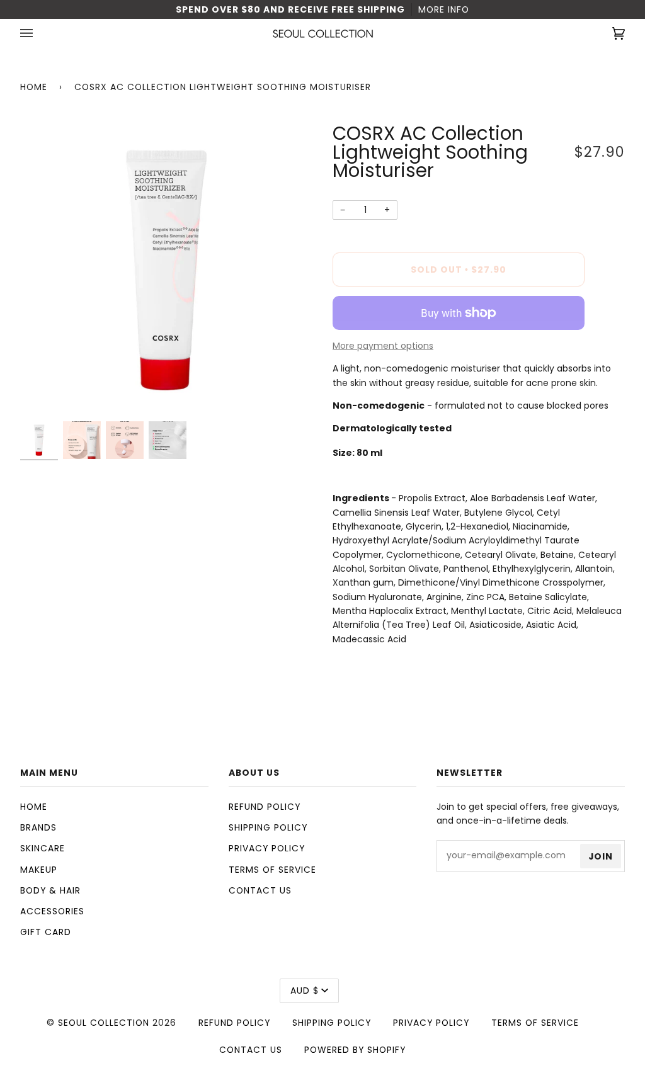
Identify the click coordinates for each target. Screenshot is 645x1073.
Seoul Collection (103, 1022)
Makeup (38, 869)
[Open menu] (39, 33)
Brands (38, 827)
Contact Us (260, 890)
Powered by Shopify (355, 1049)
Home (33, 87)
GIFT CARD (45, 932)
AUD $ (304, 990)
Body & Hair (50, 890)
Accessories (52, 911)
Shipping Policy (268, 827)
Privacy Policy (267, 848)
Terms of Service (272, 869)
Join (600, 856)
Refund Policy (264, 806)
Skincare (42, 848)
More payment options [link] (383, 345)
